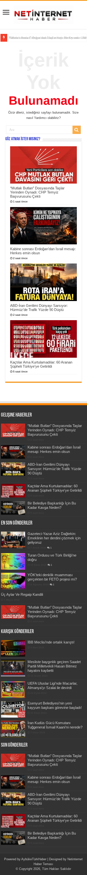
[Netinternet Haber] (43, 14)
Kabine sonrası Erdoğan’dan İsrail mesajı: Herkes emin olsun (54, 449)
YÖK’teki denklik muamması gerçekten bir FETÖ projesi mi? (52, 577)
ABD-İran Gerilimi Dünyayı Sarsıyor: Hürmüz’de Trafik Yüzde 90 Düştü (39, 307)
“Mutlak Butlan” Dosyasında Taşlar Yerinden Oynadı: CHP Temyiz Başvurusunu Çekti (37, 192)
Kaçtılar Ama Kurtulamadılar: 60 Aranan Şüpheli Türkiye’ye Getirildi (41, 364)
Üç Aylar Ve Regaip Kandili (22, 594)
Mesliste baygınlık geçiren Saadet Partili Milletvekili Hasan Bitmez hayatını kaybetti (54, 666)
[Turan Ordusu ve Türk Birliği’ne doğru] (13, 561)
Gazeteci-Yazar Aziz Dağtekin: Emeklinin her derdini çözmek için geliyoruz (54, 538)
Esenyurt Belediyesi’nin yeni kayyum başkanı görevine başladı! (55, 705)
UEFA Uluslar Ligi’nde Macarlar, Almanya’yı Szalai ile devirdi (52, 685)
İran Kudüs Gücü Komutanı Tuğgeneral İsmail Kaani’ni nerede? (55, 725)
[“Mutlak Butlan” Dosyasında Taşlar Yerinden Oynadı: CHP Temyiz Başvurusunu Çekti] (13, 612)
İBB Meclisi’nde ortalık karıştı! (51, 642)
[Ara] (76, 130)
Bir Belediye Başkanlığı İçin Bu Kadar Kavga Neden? (52, 505)
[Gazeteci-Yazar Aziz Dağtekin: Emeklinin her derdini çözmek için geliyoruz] (13, 540)
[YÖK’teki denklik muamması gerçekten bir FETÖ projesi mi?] (13, 581)
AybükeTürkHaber (33, 859)
